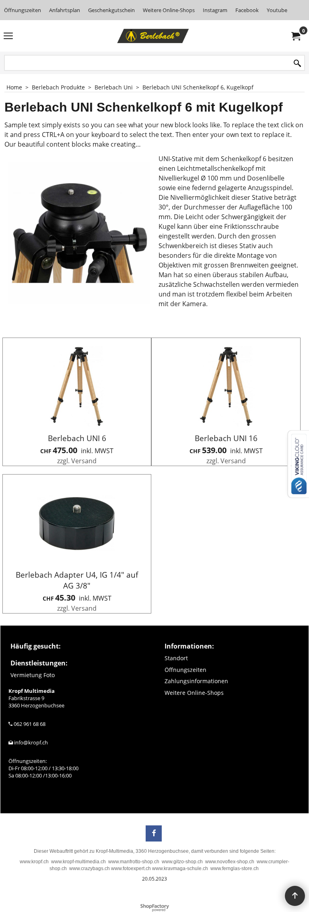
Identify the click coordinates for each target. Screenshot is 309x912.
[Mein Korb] (295, 36)
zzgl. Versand (77, 460)
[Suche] (297, 63)
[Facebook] (154, 833)
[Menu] (8, 36)
